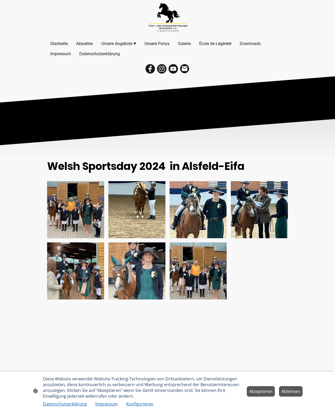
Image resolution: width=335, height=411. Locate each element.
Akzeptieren (260, 391)
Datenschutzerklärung (65, 404)
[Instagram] (161, 69)
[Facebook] (150, 69)
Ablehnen (290, 391)
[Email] (184, 69)
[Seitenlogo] (168, 18)
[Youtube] (173, 69)
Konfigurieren (139, 404)
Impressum (106, 404)
